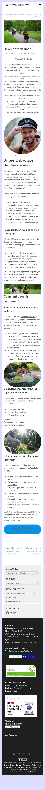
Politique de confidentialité (27, 772)
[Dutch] (12, 724)
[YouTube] (29, 754)
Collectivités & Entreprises (16, 685)
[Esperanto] (21, 724)
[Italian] (14, 724)
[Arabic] (19, 724)
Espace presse (11, 691)
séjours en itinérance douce (27, 87)
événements (35, 81)
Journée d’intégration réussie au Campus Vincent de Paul (13, 551)
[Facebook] (14, 754)
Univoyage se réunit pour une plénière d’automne (33, 551)
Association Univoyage (27, 53)
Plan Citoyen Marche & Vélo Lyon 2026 (21, 593)
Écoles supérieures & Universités (18, 688)
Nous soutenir (11, 597)
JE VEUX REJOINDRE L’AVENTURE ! (22, 529)
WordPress (13, 772)
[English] (8, 724)
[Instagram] (24, 754)
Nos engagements (13, 601)
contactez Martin (28, 316)
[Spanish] (17, 724)
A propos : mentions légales (16, 648)
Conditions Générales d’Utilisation (19, 651)
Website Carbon (29, 657)
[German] (10, 724)
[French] (6, 724)
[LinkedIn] (19, 754)
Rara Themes (23, 769)
